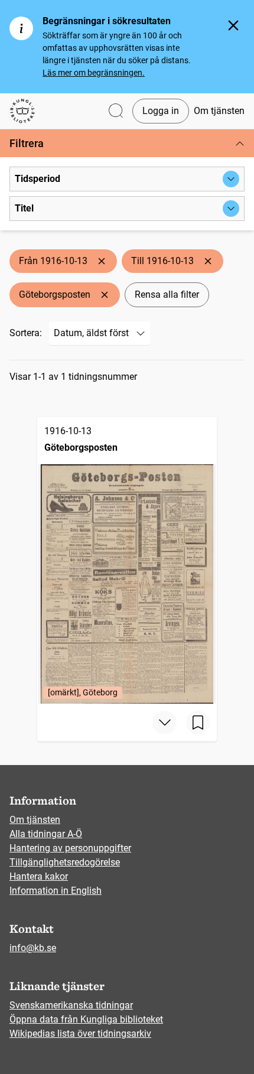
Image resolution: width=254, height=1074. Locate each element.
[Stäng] (233, 25)
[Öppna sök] (116, 111)
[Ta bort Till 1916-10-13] (208, 261)
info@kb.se (32, 947)
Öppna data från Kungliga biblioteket (86, 1019)
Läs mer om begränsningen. (94, 72)
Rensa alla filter (167, 294)
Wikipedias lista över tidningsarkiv (80, 1033)
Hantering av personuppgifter (70, 848)
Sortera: (25, 333)
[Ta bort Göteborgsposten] (104, 295)
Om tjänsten (219, 110)
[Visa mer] (165, 722)
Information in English (55, 890)
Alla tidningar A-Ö (45, 833)
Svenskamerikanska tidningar (71, 1005)
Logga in (160, 110)
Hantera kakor (38, 876)
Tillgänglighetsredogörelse (64, 862)
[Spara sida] (198, 722)
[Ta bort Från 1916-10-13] (101, 261)
